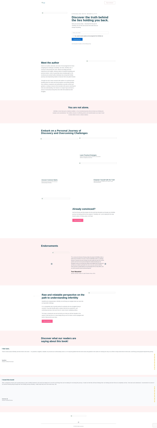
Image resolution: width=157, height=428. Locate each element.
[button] (51, 264)
